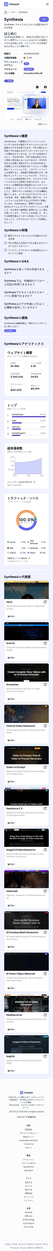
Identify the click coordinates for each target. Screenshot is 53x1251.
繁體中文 (39, 1247)
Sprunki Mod (28, 1167)
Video (13, 12)
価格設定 (28, 1193)
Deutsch (21, 1244)
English (8, 1244)
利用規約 (28, 1129)
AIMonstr (28, 1216)
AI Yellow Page (28, 1219)
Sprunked (28, 1170)
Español (29, 1244)
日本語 (14, 1244)
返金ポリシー (28, 1136)
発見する (28, 1182)
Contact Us (28, 1144)
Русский (23, 1247)
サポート (28, 1147)
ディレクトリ (28, 1159)
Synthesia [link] (23, 12)
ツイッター (28, 1200)
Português (14, 1247)
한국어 (45, 1244)
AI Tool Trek (28, 1227)
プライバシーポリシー (29, 1133)
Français (38, 1244)
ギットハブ (28, 1197)
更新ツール (42, 124)
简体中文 (31, 1247)
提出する (28, 1189)
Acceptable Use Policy (28, 1140)
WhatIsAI (28, 1212)
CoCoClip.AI (28, 1223)
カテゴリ (28, 1186)
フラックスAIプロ (28, 1163)
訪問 (44, 19)
